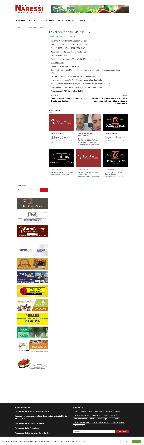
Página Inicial (21, 21)
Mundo (113, 415)
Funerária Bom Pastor (56, 36)
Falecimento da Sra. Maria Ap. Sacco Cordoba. (88, 158)
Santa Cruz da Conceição (82, 422)
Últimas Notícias (83, 135)
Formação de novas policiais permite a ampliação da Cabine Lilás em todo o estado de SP (109, 99)
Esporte (117, 412)
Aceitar (136, 442)
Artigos (83, 412)
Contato (92, 21)
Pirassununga (88, 133)
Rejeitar (125, 442)
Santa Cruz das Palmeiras (101, 422)
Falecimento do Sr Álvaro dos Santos (115, 122)
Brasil (90, 412)
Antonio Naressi (82, 145)
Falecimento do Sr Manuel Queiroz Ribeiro (115, 158)
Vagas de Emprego (47, 21)
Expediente (81, 21)
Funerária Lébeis (55, 174)
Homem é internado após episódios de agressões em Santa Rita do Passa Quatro (88, 122)
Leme (106, 415)
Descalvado (99, 412)
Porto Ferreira (114, 419)
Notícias (32, 21)
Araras (76, 412)
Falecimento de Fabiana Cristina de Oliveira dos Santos (66, 98)
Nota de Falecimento (65, 21)
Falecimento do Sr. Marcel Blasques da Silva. (61, 122)
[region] (72, 441)
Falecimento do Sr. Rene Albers (61, 158)
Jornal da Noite (96, 415)
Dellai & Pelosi (109, 141)
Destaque (109, 412)
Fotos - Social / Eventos (81, 415)
